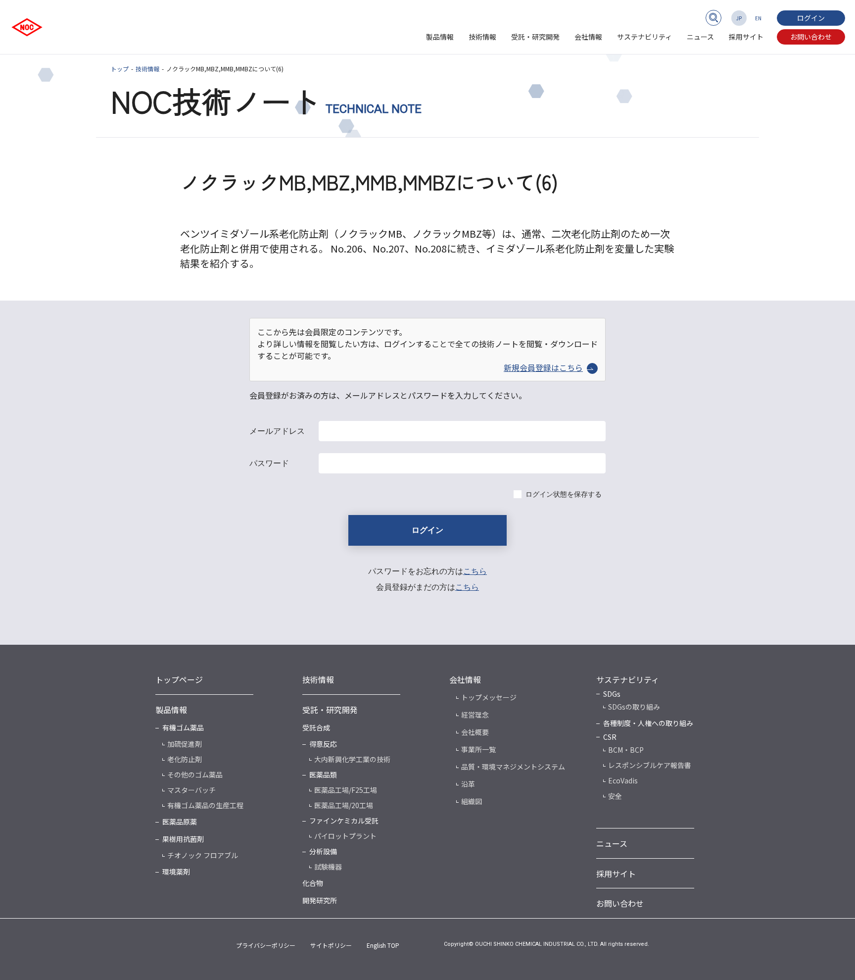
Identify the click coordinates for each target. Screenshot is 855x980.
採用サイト (746, 37)
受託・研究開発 (535, 37)
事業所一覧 (478, 749)
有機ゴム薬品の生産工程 (205, 805)
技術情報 (482, 37)
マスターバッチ (191, 790)
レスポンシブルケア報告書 (649, 765)
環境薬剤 (176, 872)
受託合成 (316, 727)
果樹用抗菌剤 (183, 839)
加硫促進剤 (184, 744)
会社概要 (475, 732)
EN (758, 18)
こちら (475, 571)
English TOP (383, 945)
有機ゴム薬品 (183, 727)
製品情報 (440, 37)
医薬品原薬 (179, 821)
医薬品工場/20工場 (343, 805)
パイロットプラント (345, 836)
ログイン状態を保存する (563, 494)
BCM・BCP (626, 750)
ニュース (700, 37)
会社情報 (588, 37)
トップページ (179, 679)
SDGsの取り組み (634, 707)
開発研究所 (319, 900)
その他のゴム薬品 (195, 774)
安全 (615, 796)
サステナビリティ (644, 37)
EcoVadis (623, 780)
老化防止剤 (184, 759)
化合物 (312, 883)
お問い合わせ (811, 37)
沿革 (468, 784)
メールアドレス (277, 431)
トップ (120, 68)
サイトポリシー (331, 945)
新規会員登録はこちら (543, 367)
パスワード (269, 463)
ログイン (811, 18)
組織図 (471, 801)
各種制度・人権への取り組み (648, 723)
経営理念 (475, 715)
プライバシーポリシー (265, 945)
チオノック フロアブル (202, 855)
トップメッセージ (489, 697)
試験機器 (328, 867)
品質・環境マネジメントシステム (513, 767)
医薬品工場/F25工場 (345, 790)
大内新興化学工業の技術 (352, 759)
